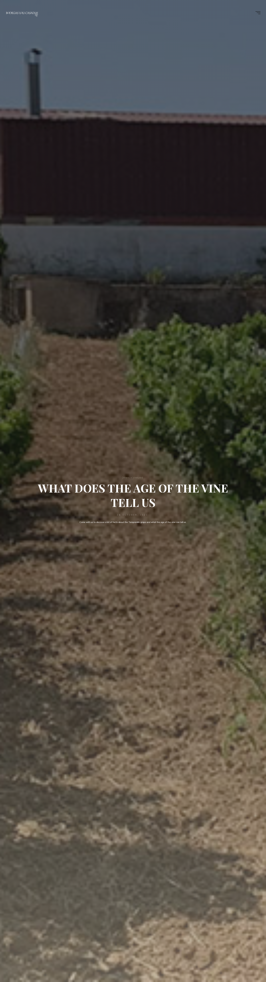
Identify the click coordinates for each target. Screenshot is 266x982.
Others (125, 477)
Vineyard (138, 477)
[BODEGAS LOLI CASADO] (22, 12)
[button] (260, 4)
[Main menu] (257, 12)
